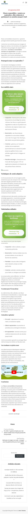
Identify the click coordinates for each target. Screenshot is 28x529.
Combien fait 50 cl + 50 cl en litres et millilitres (14, 471)
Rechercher (14, 453)
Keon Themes (22, 510)
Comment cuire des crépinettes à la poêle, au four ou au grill (14, 497)
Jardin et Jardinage (13, 414)
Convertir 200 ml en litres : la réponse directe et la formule (14, 484)
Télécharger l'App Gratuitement (14, 108)
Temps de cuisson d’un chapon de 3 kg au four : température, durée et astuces (14, 491)
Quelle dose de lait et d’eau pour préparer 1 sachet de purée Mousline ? (14, 477)
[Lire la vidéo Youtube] (14, 372)
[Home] (7, 21)
